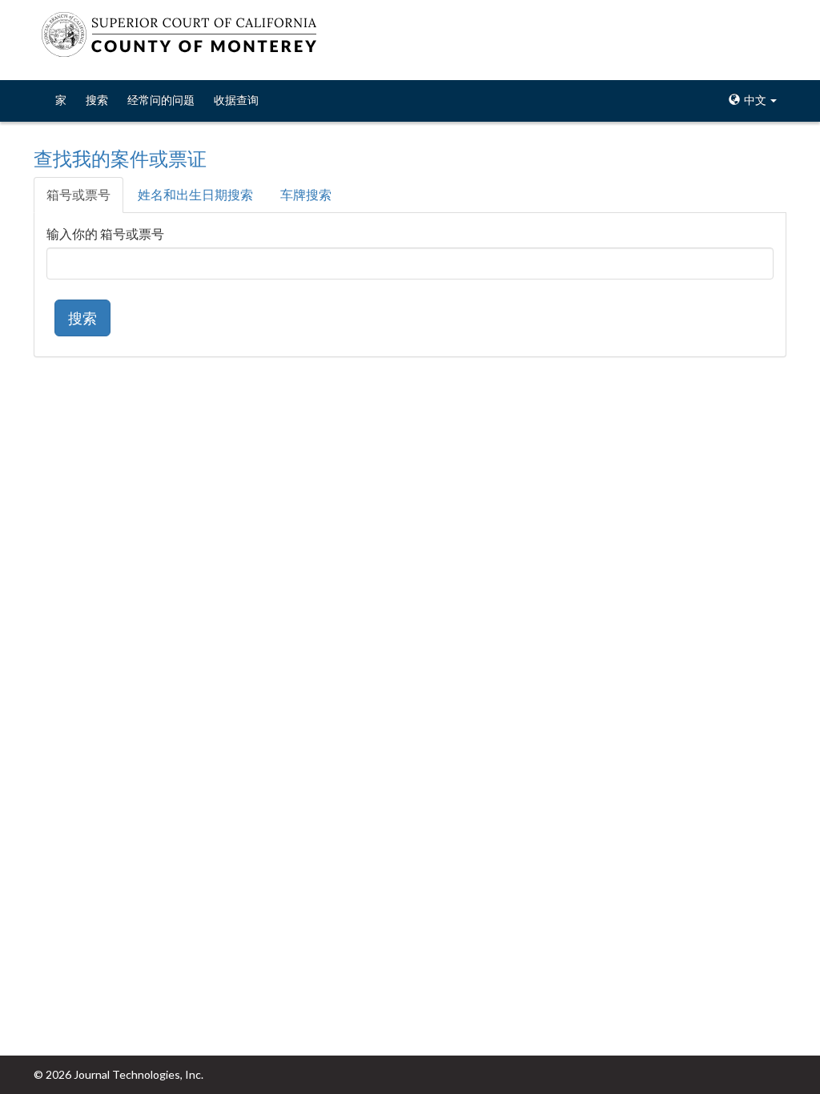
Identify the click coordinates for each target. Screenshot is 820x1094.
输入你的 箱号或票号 (105, 233)
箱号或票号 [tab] (78, 194)
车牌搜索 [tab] (306, 194)
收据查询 (236, 100)
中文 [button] (755, 100)
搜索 (97, 100)
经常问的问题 (161, 100)
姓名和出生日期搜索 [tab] (195, 194)
